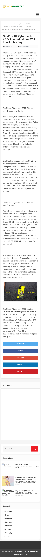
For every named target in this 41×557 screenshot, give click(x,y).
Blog (7, 515)
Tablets (8, 533)
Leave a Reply (24, 46)
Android (8, 511)
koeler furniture (21, 464)
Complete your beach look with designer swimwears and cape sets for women (26, 479)
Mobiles (8, 526)
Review (8, 529)
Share (21, 350)
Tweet (21, 344)
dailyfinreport (19, 551)
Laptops (8, 522)
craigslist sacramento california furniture (24, 491)
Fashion (8, 519)
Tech (7, 537)
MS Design (24, 554)
